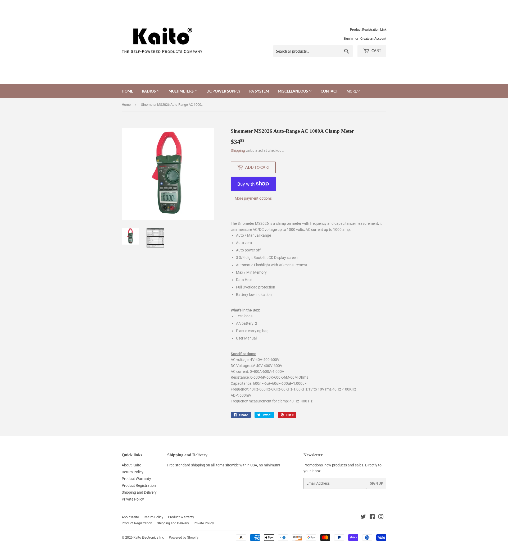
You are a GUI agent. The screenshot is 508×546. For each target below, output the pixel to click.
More (352, 91)
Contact (329, 91)
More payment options (253, 198)
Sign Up (376, 483)
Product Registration (139, 485)
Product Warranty (136, 478)
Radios (149, 91)
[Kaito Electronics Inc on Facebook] (372, 517)
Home (127, 91)
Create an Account (373, 38)
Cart (376, 50)
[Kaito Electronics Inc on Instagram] (381, 517)
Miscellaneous (293, 91)
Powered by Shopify (183, 537)
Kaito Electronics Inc (148, 537)
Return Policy (132, 472)
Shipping (238, 150)
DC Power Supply (223, 91)
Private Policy (133, 499)
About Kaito (131, 465)
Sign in (348, 38)
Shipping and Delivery (139, 492)
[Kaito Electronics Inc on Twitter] (363, 517)
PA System (259, 91)
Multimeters (181, 91)
